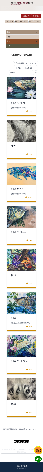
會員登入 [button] (36, 16)
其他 (8, 46)
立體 (8, 37)
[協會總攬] (38, 450)
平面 (8, 32)
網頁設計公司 (21, 468)
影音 (8, 41)
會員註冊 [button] (25, 16)
